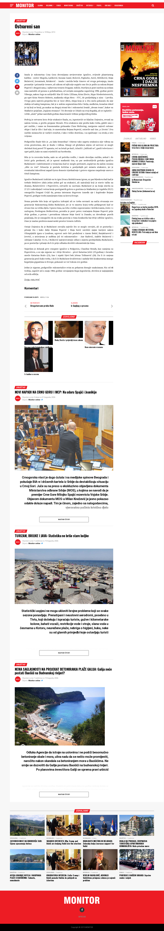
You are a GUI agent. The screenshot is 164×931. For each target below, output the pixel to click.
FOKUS (58, 5)
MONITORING (68, 5)
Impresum (82, 916)
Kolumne (49, 5)
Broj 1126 (45, 297)
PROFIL (99, 5)
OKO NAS (108, 5)
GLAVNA (40, 5)
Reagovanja (119, 5)
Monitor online (34, 34)
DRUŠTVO (79, 5)
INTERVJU (89, 5)
